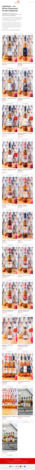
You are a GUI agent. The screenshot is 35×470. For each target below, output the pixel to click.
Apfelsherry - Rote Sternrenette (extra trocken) (25, 240)
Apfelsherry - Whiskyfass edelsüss (8, 133)
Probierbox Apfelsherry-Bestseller (24, 381)
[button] (2, 2)
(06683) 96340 (24, 462)
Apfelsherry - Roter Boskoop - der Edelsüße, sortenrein (8, 275)
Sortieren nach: (16, 33)
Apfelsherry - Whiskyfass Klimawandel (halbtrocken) (25, 170)
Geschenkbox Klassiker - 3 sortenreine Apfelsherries (9, 382)
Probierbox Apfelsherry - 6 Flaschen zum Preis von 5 (9, 417)
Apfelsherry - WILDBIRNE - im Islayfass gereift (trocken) (25, 134)
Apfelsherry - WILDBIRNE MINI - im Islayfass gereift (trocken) (24, 346)
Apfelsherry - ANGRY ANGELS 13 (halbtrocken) (24, 99)
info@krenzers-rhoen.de (14, 462)
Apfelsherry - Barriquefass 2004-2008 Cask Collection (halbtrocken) (9, 310)
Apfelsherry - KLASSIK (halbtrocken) (9, 63)
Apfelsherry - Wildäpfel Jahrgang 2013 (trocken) (9, 240)
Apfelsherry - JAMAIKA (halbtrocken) (9, 169)
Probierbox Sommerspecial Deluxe (24, 416)
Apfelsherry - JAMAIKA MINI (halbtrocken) (7, 346)
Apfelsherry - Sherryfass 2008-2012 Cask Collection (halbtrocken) (24, 310)
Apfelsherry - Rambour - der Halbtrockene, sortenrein (23, 205)
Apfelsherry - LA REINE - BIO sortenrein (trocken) (9, 99)
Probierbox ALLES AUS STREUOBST (9, 451)
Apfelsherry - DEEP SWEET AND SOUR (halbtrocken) (25, 64)
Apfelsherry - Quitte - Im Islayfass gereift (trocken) (9, 205)
